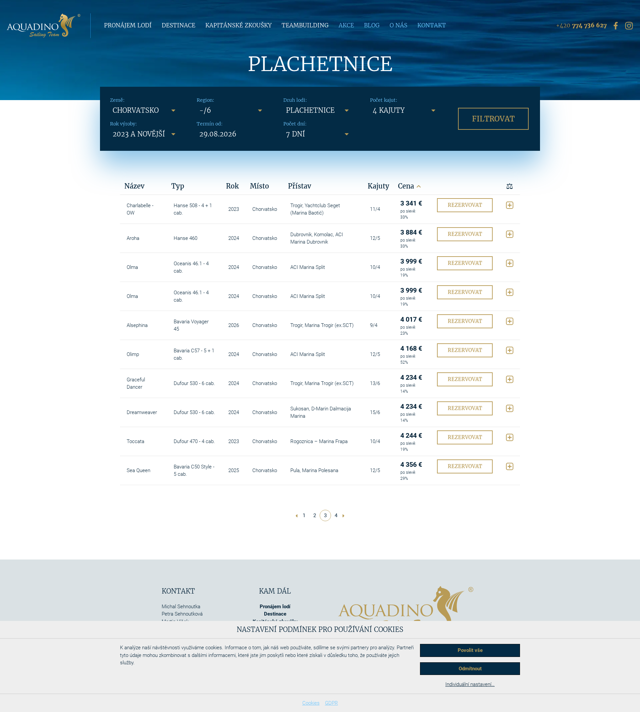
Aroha (133, 238)
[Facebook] (615, 25)
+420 (581, 25)
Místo (259, 186)
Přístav (299, 186)
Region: (205, 100)
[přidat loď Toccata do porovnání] (509, 437)
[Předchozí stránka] (296, 515)
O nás (398, 25)
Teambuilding (305, 25)
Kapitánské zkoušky (238, 25)
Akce (346, 25)
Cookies (311, 703)
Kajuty (378, 186)
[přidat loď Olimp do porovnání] (509, 350)
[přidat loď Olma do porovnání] (509, 263)
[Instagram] (629, 25)
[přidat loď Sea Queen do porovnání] (509, 466)
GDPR (331, 703)
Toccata (135, 441)
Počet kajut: (383, 100)
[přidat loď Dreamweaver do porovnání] (509, 408)
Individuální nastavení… (470, 684)
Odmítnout (470, 669)
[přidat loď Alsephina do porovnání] (509, 321)
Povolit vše (470, 650)
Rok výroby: (123, 124)
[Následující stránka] (343, 515)
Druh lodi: (295, 100)
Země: (117, 100)
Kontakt (431, 25)
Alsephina (137, 325)
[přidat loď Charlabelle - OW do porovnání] (509, 205)
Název (134, 186)
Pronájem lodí (128, 25)
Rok (232, 186)
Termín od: (210, 124)
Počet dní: (295, 124)
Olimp (133, 354)
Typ (177, 186)
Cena (407, 186)
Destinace (178, 25)
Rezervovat (465, 205)
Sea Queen (138, 470)
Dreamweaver (142, 412)
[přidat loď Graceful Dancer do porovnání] (509, 379)
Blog (372, 25)
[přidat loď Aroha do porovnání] (509, 234)
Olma (132, 267)
